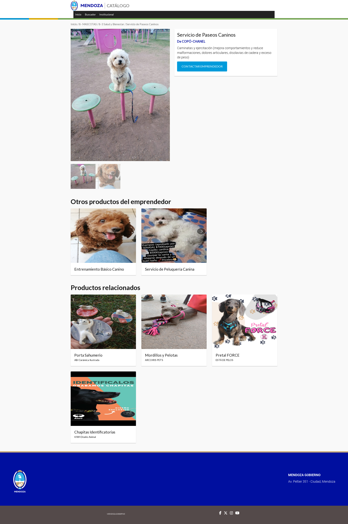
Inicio (78, 14)
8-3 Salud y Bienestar (111, 24)
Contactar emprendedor (202, 66)
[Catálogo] (87, 6)
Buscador (90, 14)
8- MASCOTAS (88, 24)
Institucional (106, 14)
